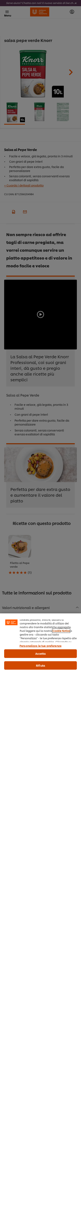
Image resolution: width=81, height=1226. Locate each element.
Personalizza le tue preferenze (40, 645)
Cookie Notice (61, 630)
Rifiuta (40, 665)
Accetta (40, 653)
